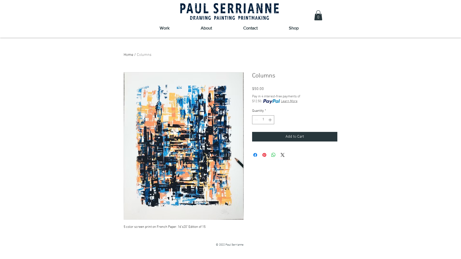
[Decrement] (256, 120)
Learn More (289, 101)
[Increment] (270, 120)
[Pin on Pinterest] (264, 155)
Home (128, 55)
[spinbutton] (263, 120)
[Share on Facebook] (255, 155)
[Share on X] (282, 155)
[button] (318, 15)
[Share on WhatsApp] (273, 155)
